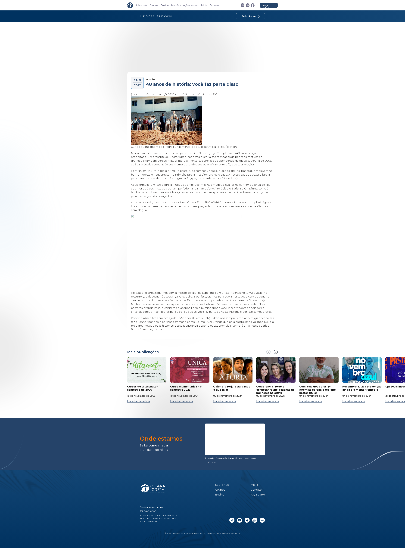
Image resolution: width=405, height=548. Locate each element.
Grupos (154, 5)
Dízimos (214, 5)
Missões (176, 5)
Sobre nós (141, 5)
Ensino (165, 5)
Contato (256, 489)
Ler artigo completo (138, 401)
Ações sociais (191, 5)
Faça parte (266, 6)
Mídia (204, 5)
